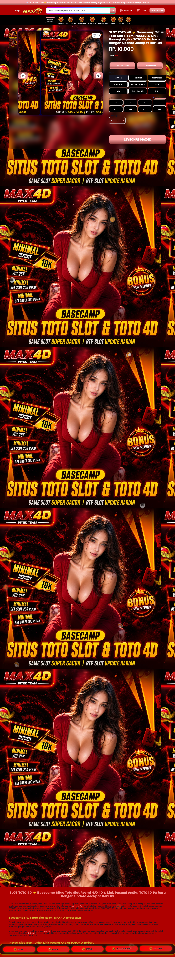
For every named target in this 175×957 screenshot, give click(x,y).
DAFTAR (89, 949)
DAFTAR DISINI (122, 66)
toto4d (31, 933)
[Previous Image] (23, 75)
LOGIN (55, 949)
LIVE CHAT (157, 949)
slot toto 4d (77, 906)
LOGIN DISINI (150, 66)
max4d (47, 931)
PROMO (20, 949)
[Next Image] (98, 75)
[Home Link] (32, 10)
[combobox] (78, 10)
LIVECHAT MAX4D (137, 140)
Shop (17, 10)
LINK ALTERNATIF (123, 949)
